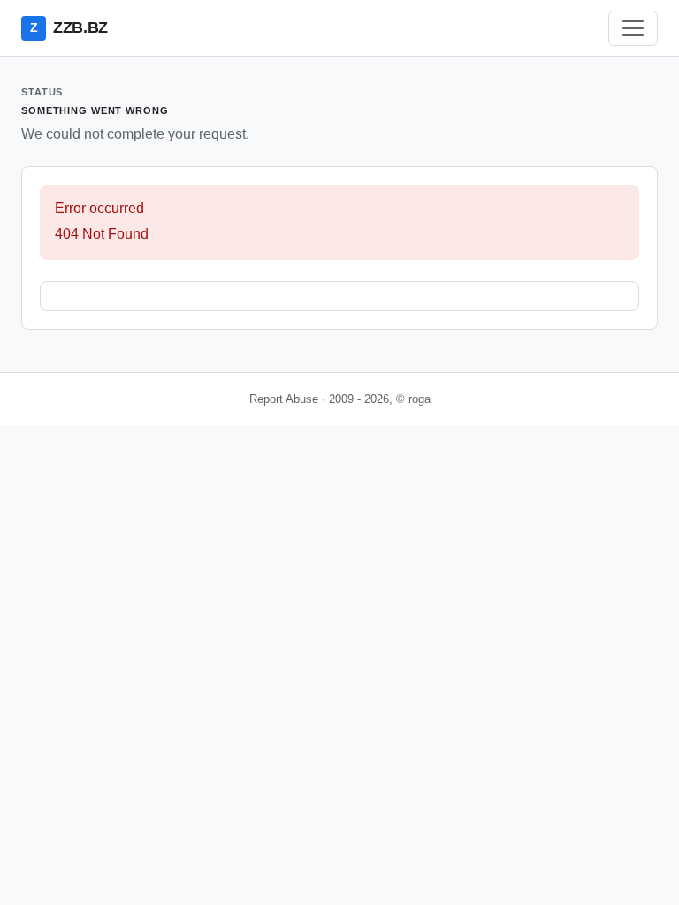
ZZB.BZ (69, 27)
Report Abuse (283, 399)
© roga (413, 399)
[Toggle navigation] (633, 28)
